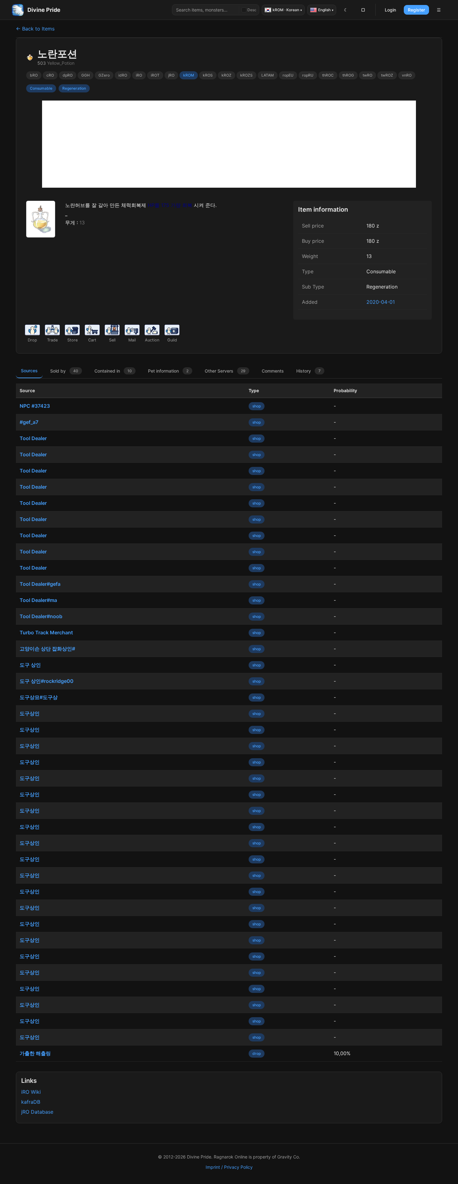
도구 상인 (30, 665)
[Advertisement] (229, 144)
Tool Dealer (33, 438)
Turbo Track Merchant (46, 632)
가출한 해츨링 (35, 1053)
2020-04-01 (380, 302)
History (308, 371)
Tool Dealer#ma (38, 600)
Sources (29, 370)
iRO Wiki (31, 1092)
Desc (251, 9)
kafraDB (30, 1102)
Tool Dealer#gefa (40, 584)
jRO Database (37, 1112)
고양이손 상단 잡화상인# (47, 649)
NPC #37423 (35, 406)
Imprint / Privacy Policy (229, 1167)
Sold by (64, 371)
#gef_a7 (29, 422)
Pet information (168, 371)
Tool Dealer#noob (41, 616)
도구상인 (30, 713)
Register (416, 9)
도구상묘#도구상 (39, 697)
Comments (273, 371)
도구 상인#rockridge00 (47, 681)
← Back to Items (35, 29)
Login (390, 9)
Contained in (113, 371)
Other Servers (225, 371)
